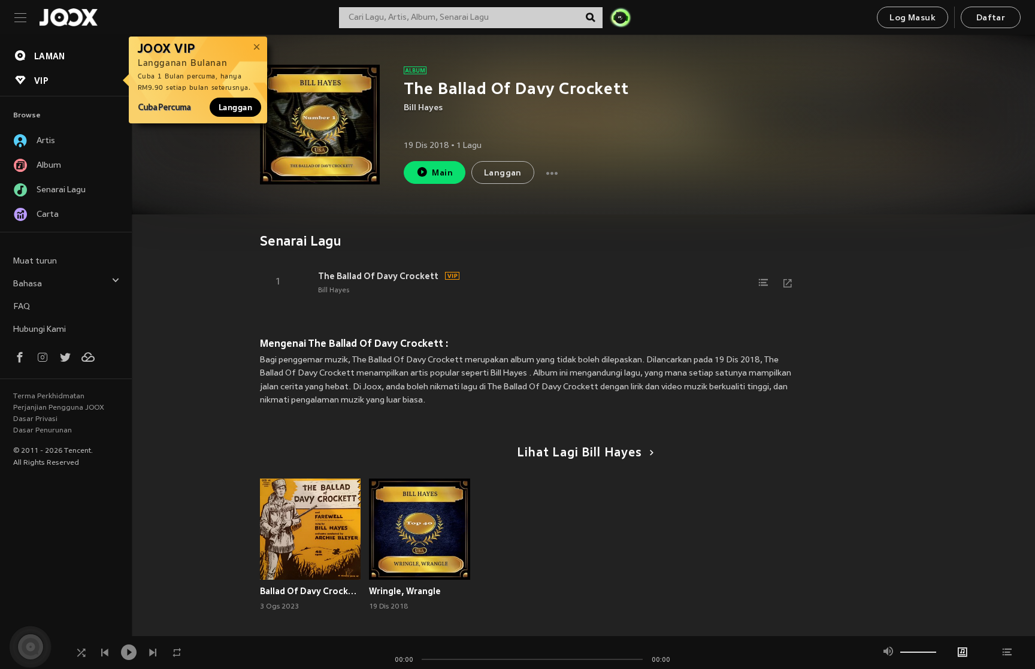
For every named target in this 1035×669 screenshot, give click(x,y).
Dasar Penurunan (42, 430)
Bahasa (27, 284)
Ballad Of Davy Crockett (310, 591)
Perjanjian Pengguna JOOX (58, 408)
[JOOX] (68, 17)
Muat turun (35, 261)
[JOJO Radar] (620, 17)
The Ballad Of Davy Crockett (378, 276)
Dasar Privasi (35, 419)
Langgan (235, 107)
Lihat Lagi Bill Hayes (579, 453)
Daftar (990, 18)
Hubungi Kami (39, 329)
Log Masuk (912, 18)
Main (442, 173)
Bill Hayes (423, 108)
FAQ (21, 306)
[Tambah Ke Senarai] (764, 283)
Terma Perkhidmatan (48, 396)
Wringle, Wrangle (405, 591)
